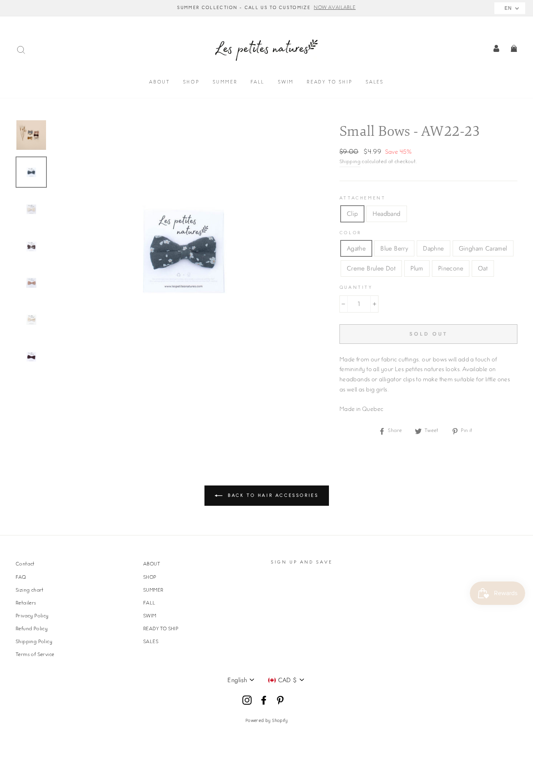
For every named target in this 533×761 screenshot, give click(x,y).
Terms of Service (35, 655)
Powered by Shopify (266, 721)
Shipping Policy (34, 642)
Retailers (26, 603)
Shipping (350, 162)
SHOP (191, 82)
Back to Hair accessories (272, 496)
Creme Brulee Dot (371, 268)
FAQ (21, 577)
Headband (386, 213)
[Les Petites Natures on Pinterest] (280, 700)
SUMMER (225, 82)
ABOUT (159, 82)
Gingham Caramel (483, 248)
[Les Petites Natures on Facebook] (263, 700)
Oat (483, 268)
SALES (375, 82)
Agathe (356, 248)
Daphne (433, 248)
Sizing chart (30, 590)
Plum (416, 268)
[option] (266, 8)
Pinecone (450, 268)
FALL (258, 82)
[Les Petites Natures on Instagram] (247, 700)
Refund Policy (32, 629)
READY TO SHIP (329, 82)
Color (350, 233)
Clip (352, 213)
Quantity (356, 288)
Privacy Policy (32, 616)
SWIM (286, 82)
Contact (25, 564)
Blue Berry (394, 248)
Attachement (362, 198)
